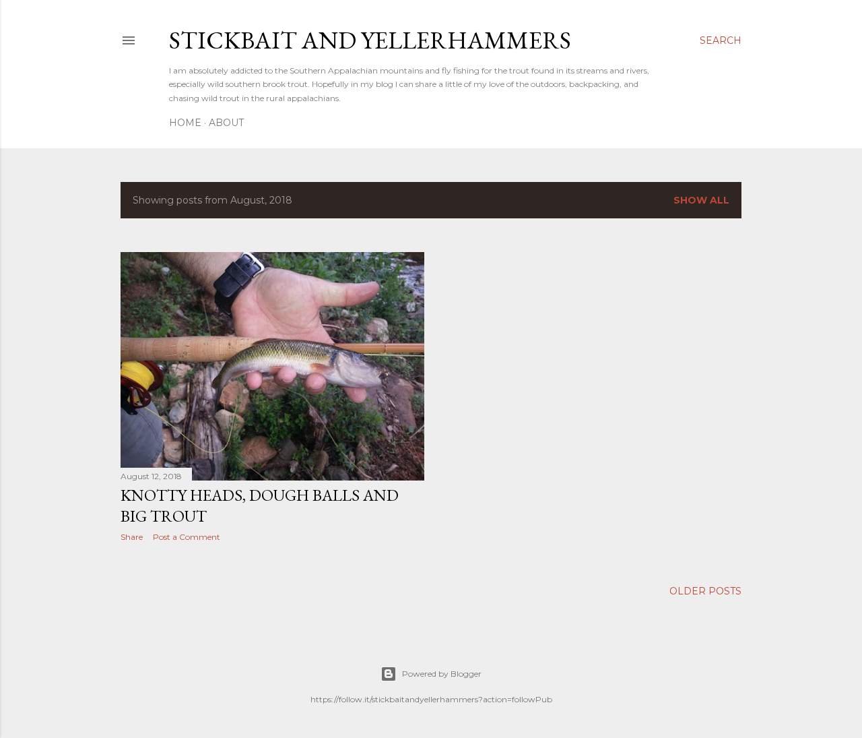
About (226, 123)
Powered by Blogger (442, 674)
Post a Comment (186, 537)
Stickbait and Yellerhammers (370, 40)
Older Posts (705, 591)
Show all (701, 200)
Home (185, 123)
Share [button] (132, 537)
